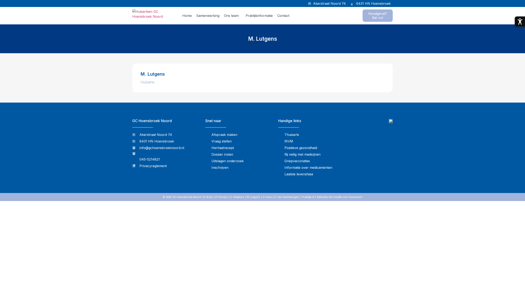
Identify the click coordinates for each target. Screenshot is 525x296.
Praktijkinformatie (259, 16)
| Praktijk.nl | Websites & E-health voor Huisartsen (331, 197)
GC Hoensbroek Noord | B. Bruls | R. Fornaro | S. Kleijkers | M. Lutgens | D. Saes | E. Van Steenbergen (235, 197)
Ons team (231, 16)
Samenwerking (207, 16)
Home (187, 16)
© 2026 (167, 197)
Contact (283, 16)
